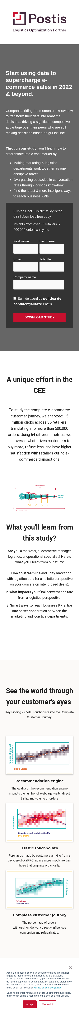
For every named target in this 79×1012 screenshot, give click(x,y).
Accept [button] (29, 1004)
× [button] (70, 966)
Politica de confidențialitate (48, 987)
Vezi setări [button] (47, 1004)
